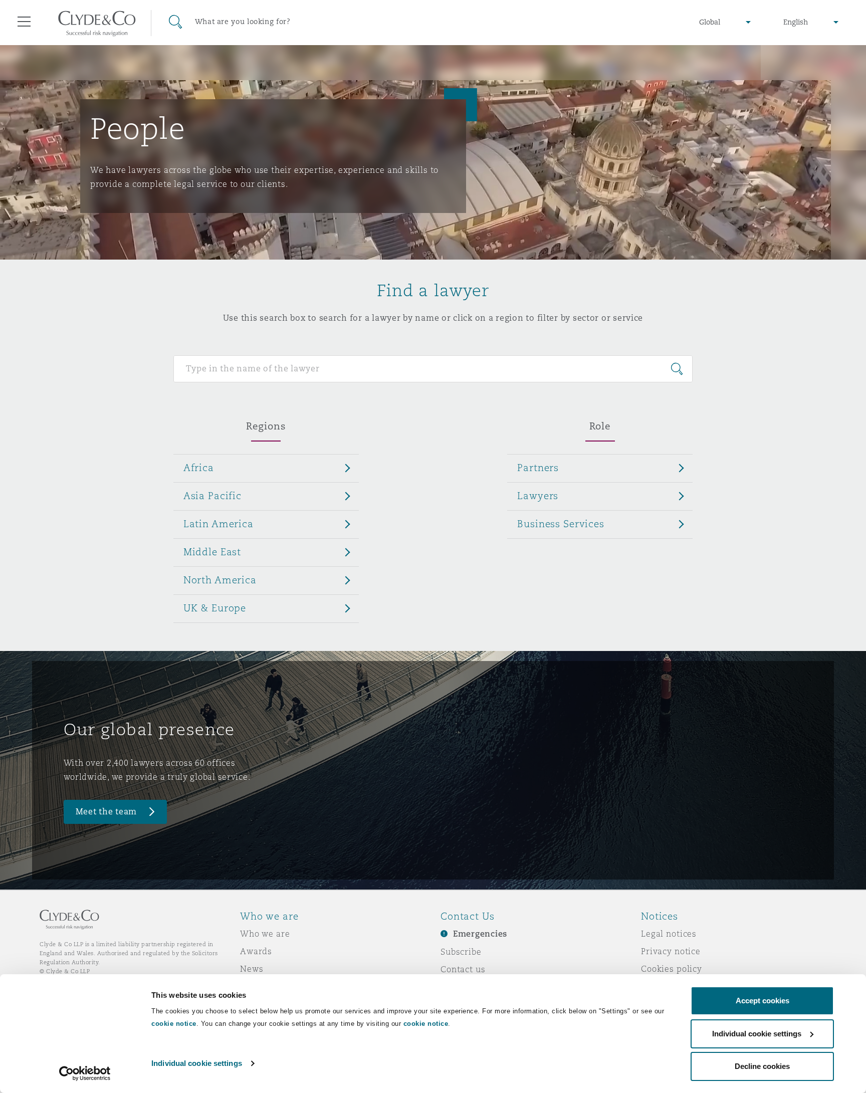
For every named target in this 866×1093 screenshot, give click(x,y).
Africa (198, 468)
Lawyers (537, 496)
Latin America (218, 524)
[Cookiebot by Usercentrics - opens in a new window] (85, 1073)
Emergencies (480, 934)
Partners (538, 468)
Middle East (212, 552)
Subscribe (461, 952)
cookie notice (173, 1023)
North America (220, 580)
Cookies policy (671, 969)
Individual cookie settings (196, 1063)
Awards (256, 951)
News (251, 969)
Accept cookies (762, 1000)
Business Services (560, 524)
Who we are (265, 934)
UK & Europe (214, 608)
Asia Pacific (212, 496)
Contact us (463, 969)
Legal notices (669, 934)
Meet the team (106, 811)
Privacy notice (671, 951)
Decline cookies (762, 1066)
